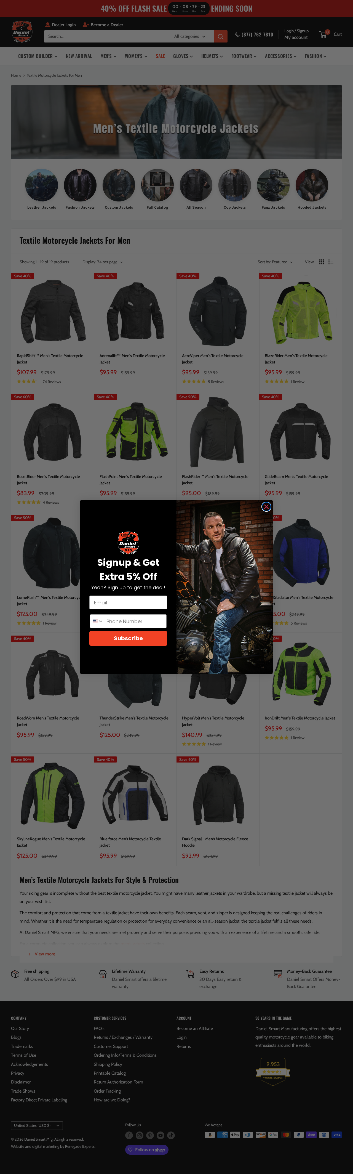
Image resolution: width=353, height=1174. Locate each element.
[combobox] (97, 621)
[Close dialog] (266, 506)
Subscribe (128, 638)
